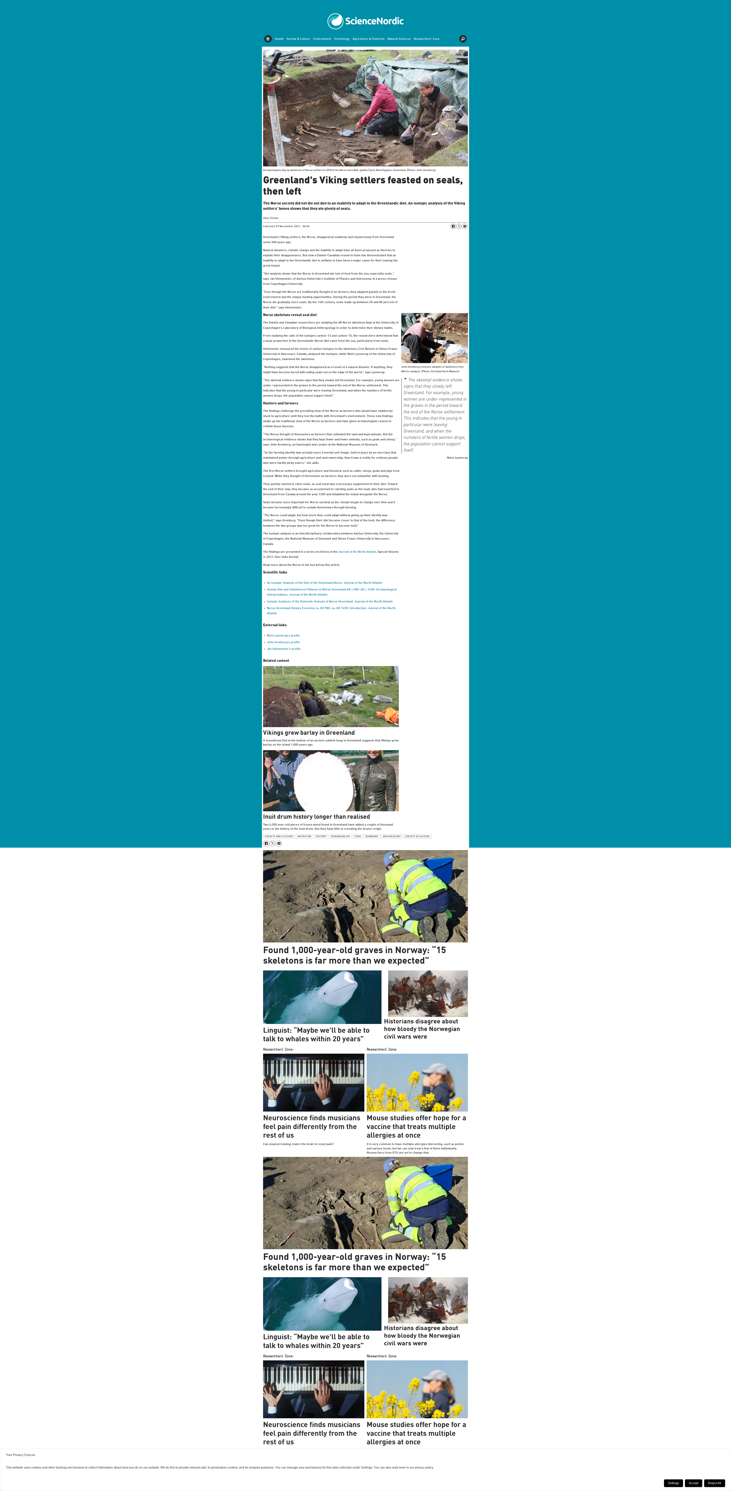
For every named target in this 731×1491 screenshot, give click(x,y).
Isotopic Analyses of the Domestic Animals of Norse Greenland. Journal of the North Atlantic (330, 601)
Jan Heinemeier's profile (284, 649)
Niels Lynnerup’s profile (283, 635)
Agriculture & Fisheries (369, 39)
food (357, 836)
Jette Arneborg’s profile (283, 642)
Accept (693, 1483)
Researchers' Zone (427, 39)
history (321, 836)
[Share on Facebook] (453, 226)
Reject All (714, 1483)
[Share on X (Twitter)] (459, 226)
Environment (322, 39)
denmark (372, 836)
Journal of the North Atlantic (357, 551)
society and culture (279, 836)
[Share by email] (464, 226)
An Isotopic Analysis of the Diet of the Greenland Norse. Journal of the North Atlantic (324, 583)
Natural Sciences (399, 39)
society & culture (417, 836)
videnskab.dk (340, 836)
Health (279, 39)
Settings (673, 1483)
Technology (342, 39)
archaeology (392, 836)
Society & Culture (298, 39)
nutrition (304, 836)
